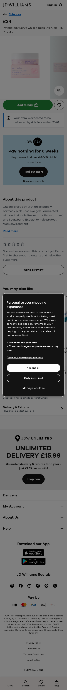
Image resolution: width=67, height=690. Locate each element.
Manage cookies (34, 388)
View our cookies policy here (25, 357)
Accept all (33, 367)
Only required (33, 377)
